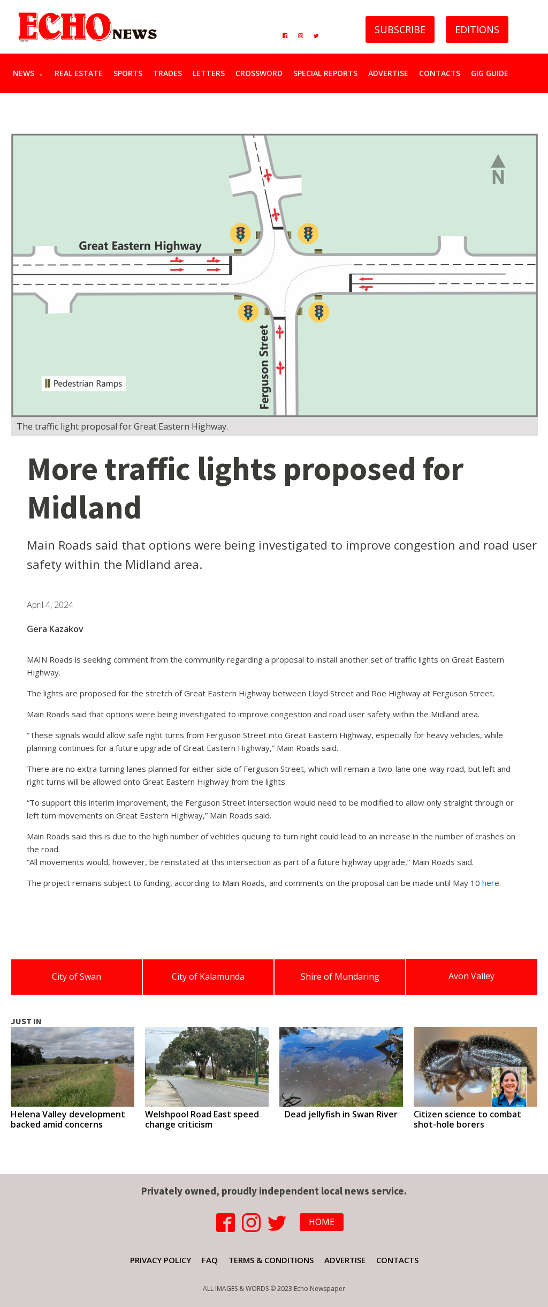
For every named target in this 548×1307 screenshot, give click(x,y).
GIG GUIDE (489, 73)
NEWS (23, 73)
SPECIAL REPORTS (325, 73)
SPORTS (127, 73)
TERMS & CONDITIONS (271, 1260)
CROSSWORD (259, 73)
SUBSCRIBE (400, 29)
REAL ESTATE (79, 73)
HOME (321, 1222)
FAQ (210, 1260)
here (490, 882)
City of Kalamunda (208, 976)
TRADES (167, 73)
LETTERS (209, 73)
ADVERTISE (388, 73)
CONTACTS (439, 73)
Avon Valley (471, 976)
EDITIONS (477, 29)
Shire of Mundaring (340, 976)
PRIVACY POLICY (160, 1260)
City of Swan (76, 976)
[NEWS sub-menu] (43, 73)
